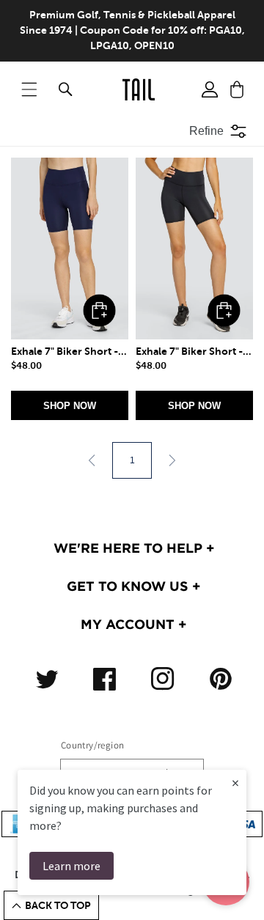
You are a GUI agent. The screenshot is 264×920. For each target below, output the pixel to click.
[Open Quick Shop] (69, 248)
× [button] (235, 782)
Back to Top (58, 905)
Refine (206, 131)
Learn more (71, 865)
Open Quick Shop (99, 310)
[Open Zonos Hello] (242, 890)
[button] (29, 89)
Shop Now (69, 405)
